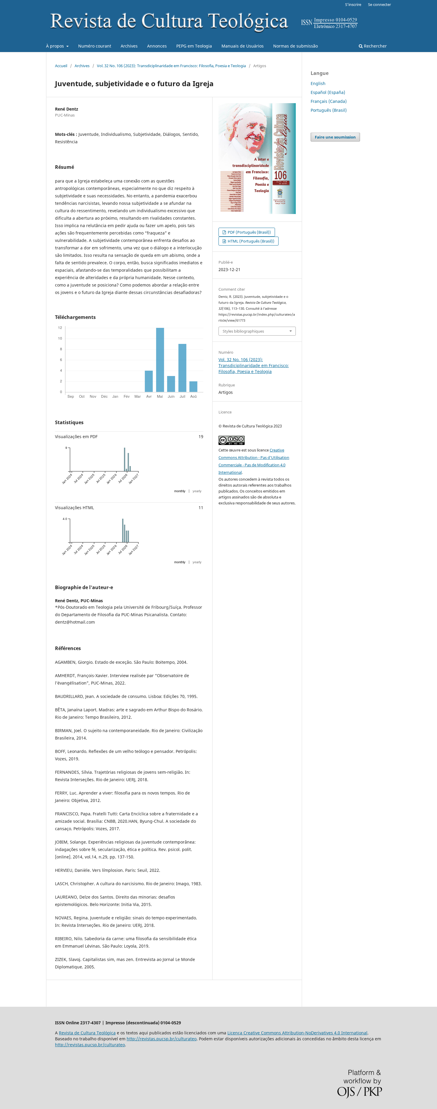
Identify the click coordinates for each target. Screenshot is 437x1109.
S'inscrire (353, 4)
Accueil (61, 65)
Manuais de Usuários (242, 46)
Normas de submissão (295, 46)
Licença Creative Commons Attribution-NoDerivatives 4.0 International (297, 1033)
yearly (197, 491)
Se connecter (379, 4)
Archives (129, 46)
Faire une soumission (335, 137)
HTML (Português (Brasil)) (250, 241)
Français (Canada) (329, 101)
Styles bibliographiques (243, 331)
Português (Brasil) (329, 110)
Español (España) (328, 92)
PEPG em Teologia (194, 46)
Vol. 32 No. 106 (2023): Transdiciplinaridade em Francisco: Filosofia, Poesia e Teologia (171, 65)
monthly (180, 491)
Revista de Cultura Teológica (87, 1033)
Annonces (157, 46)
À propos (55, 46)
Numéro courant (94, 46)
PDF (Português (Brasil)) (249, 232)
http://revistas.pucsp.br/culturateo (162, 1039)
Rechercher (375, 46)
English (318, 83)
